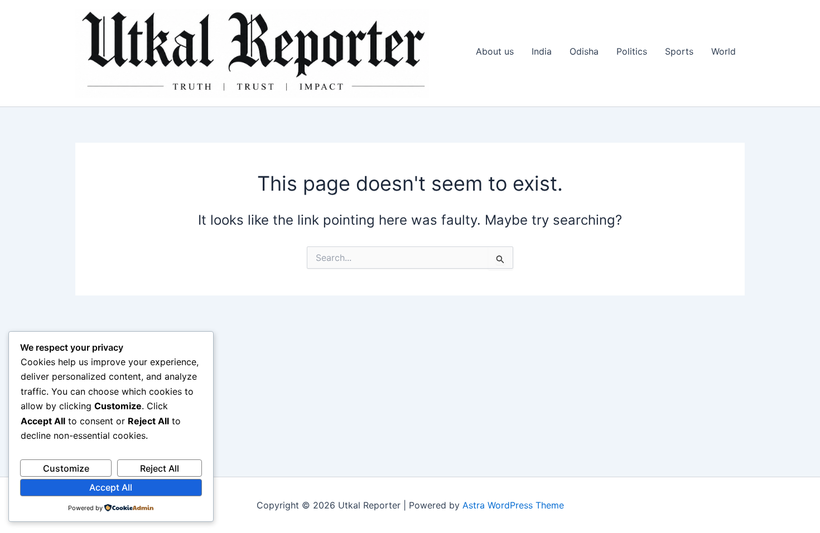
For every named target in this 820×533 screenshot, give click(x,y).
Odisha (584, 51)
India (542, 51)
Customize (66, 468)
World (723, 51)
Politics (631, 51)
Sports (679, 51)
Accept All (110, 487)
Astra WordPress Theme (513, 505)
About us (495, 51)
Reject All (159, 468)
